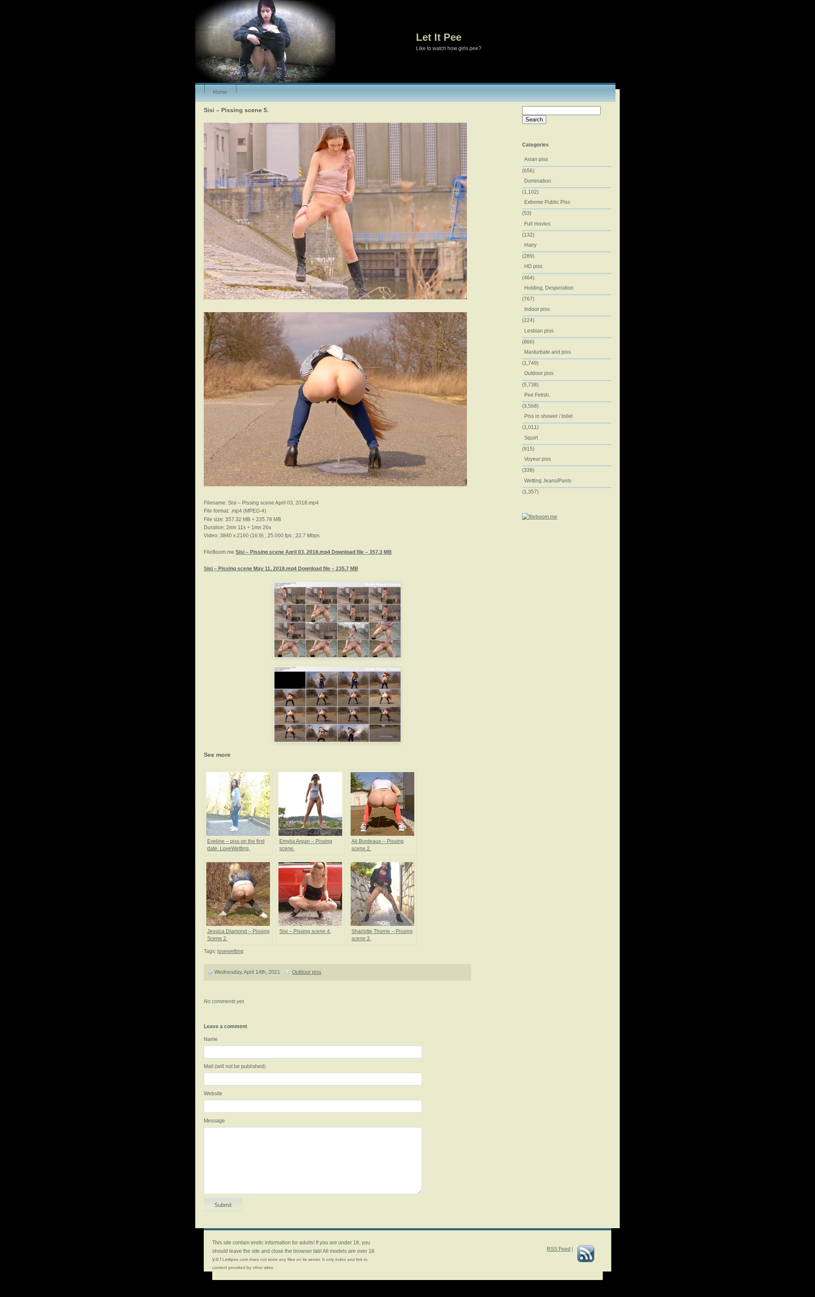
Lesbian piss (539, 331)
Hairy (530, 245)
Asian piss (536, 159)
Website (213, 1094)
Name (211, 1039)
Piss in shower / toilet (548, 416)
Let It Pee (438, 37)
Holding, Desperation (548, 288)
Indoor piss (537, 309)
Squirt (531, 438)
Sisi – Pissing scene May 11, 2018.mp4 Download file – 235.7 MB (281, 569)
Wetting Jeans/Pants (547, 481)
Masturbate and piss (547, 352)
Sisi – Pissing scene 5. (236, 110)
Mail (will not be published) (235, 1066)
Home (220, 91)
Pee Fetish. (537, 395)
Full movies (537, 224)
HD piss (533, 266)
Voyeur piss (537, 459)
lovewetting (230, 951)
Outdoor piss (306, 972)
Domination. (538, 181)
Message (214, 1121)
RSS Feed (558, 1249)
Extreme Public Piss (547, 202)
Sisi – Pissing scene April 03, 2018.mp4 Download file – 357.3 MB (314, 552)
